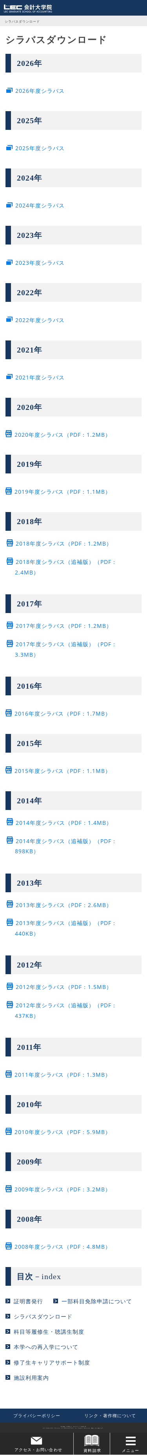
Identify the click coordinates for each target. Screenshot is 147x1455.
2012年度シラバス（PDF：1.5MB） (64, 987)
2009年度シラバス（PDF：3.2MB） (63, 1189)
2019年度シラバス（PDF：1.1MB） (63, 491)
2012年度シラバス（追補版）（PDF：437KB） (66, 1010)
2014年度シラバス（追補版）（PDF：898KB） (66, 846)
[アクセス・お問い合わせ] (36, 1441)
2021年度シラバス (40, 377)
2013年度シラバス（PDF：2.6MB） (64, 905)
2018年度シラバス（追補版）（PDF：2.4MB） (66, 567)
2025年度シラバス (40, 148)
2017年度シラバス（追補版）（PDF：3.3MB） (66, 649)
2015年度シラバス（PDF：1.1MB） (63, 770)
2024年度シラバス (40, 205)
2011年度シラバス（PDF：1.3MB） (63, 1074)
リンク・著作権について (110, 1415)
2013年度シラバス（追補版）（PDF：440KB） (66, 928)
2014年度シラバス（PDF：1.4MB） (64, 822)
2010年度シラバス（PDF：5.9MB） (63, 1132)
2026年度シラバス (40, 90)
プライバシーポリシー (36, 1415)
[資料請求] (92, 1440)
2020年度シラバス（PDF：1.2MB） (63, 434)
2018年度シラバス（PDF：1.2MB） (64, 543)
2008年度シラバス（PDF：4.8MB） (63, 1246)
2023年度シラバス (40, 262)
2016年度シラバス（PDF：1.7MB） (63, 713)
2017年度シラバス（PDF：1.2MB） (64, 625)
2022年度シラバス (40, 320)
